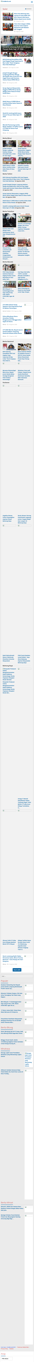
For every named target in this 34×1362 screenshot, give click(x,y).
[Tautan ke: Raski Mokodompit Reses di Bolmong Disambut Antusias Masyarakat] (9, 589)
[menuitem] (4, 54)
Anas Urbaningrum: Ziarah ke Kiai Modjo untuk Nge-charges (24, 290)
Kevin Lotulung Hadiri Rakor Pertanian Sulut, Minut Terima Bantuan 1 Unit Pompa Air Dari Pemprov (13, 958)
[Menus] (32, 2)
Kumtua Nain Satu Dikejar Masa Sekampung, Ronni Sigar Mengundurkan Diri (9, 232)
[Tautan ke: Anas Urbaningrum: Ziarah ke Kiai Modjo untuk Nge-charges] (24, 284)
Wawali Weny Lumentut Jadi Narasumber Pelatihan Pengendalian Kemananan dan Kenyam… (7, 253)
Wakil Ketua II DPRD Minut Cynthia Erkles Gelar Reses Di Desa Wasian (12, 103)
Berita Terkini (7, 311)
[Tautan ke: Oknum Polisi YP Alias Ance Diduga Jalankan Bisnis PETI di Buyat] (9, 874)
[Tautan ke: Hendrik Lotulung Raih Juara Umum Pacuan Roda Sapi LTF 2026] (17, 44)
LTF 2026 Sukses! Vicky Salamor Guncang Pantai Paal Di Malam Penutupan (12, 306)
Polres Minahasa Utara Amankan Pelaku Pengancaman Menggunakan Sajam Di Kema (12, 318)
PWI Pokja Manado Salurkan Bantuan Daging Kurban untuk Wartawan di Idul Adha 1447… (9, 275)
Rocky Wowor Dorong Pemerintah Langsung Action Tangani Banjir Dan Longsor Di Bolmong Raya (24, 519)
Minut (4, 82)
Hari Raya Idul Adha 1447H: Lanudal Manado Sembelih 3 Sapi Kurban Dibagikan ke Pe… (24, 275)
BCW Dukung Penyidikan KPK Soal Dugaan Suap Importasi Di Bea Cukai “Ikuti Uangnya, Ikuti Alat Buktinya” (13, 62)
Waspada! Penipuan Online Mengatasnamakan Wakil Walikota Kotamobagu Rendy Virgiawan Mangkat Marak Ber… (9, 687)
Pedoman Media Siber (23, 1347)
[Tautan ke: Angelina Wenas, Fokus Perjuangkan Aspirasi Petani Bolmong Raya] (9, 449)
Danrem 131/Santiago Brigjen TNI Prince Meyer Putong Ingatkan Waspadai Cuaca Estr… (24, 227)
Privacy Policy (4, 1348)
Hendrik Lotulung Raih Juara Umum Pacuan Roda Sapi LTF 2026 (17, 48)
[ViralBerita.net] (6, 1)
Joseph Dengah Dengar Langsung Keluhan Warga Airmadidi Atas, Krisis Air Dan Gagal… (9, 152)
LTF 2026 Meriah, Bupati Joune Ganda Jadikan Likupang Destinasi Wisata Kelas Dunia (13, 331)
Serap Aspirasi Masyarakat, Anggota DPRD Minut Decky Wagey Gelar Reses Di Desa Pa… (24, 152)
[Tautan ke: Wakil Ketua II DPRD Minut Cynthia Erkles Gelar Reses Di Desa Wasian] (27, 103)
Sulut (5, 9)
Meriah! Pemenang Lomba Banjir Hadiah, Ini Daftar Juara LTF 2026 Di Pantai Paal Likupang (13, 127)
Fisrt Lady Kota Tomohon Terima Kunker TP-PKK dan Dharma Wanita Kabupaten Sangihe (23, 251)
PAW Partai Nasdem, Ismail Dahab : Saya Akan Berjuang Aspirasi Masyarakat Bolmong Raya (24, 659)
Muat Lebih (17, 970)
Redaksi (12, 1348)
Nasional (5, 67)
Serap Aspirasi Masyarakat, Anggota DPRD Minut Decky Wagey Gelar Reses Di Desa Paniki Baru (12, 90)
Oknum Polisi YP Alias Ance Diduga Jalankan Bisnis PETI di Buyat (9, 942)
